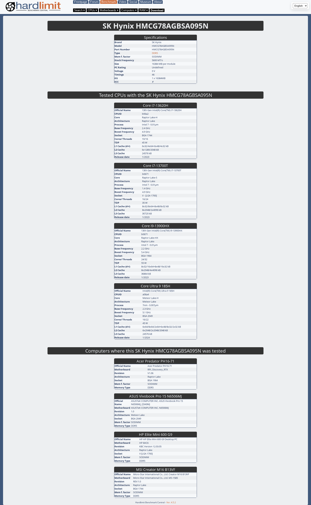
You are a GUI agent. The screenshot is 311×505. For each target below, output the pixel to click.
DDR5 (155, 53)
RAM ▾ (143, 10)
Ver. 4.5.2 (171, 502)
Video (122, 1)
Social (133, 1)
